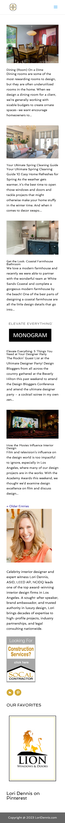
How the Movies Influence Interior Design (29, 447)
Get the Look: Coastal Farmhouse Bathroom (29, 263)
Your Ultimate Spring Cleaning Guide (32, 165)
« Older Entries (17, 506)
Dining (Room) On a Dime (24, 70)
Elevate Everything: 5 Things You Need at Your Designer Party (29, 353)
